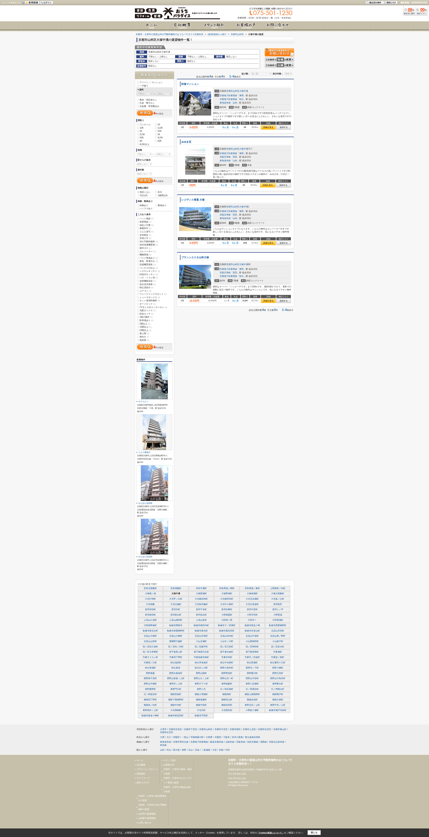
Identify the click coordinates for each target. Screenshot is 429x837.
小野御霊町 (226, 615)
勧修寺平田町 (201, 715)
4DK (160, 141)
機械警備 (145, 254)
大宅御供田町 (201, 599)
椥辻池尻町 (175, 662)
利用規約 (141, 773)
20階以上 (145, 330)
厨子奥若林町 (252, 652)
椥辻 (241, 99)
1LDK (160, 128)
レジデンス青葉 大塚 (193, 199)
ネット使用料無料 (150, 300)
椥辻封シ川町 (201, 668)
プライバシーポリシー (147, 769)
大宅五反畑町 (252, 599)
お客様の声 (168, 765)
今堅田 (217, 737)
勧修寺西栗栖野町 (277, 625)
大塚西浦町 (201, 593)
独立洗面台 (146, 287)
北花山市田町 (277, 631)
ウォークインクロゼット (153, 294)
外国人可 (145, 238)
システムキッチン (150, 271)
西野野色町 (226, 673)
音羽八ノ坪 (277, 609)
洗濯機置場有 (148, 264)
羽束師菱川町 (197, 737)
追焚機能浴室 (148, 281)
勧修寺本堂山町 (252, 631)
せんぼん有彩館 (145, 503)
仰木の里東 (237, 737)
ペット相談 (146, 218)
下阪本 (226, 737)
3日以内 (143, 195)
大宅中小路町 (226, 604)
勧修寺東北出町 (150, 631)
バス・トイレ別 (149, 277)
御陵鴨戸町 (277, 694)
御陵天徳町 (277, 700)
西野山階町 (201, 673)
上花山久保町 (150, 620)
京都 (221, 750)
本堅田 (176, 737)
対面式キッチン (149, 274)
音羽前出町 (175, 615)
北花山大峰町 (175, 636)
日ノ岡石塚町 (226, 689)
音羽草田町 (150, 609)
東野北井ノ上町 (252, 705)
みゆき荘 (186, 142)
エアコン (145, 291)
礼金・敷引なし (147, 103)
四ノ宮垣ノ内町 (175, 647)
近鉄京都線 (252, 742)
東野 (241, 95)
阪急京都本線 (216, 742)
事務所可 (145, 228)
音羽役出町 (201, 615)
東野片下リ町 (201, 684)
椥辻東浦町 (150, 668)
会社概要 (141, 765)
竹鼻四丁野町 (175, 657)
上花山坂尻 (201, 620)
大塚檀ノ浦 (150, 593)
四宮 (235, 157)
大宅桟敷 (150, 604)
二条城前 (205, 750)
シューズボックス (150, 297)
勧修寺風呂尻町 (226, 631)
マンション (157, 82)
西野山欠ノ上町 (201, 678)
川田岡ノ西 (226, 620)
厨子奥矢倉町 (226, 652)
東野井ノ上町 (175, 684)
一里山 (185, 737)
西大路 (176, 750)
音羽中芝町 (252, 609)
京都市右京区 (264, 729)
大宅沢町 (201, 710)
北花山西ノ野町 (277, 636)
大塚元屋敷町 (277, 593)
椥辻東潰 (175, 668)
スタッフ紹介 (169, 760)
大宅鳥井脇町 (201, 604)
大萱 (162, 737)
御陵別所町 (226, 705)
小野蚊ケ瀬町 (252, 710)
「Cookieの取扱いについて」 (270, 833)
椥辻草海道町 (201, 662)
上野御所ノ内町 (277, 588)
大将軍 (209, 737)
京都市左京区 (166, 732)
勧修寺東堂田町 (175, 715)
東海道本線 (225, 102)
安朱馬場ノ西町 (226, 588)
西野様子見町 (150, 678)
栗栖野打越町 (175, 641)
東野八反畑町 (252, 684)
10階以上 (145, 327)
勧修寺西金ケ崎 (252, 625)
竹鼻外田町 (226, 657)
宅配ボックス (148, 310)
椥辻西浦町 (252, 662)
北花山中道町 (252, 636)
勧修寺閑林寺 (175, 625)
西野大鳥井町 (226, 668)
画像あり (144, 205)
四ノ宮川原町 (226, 647)
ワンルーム (145, 124)
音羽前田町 (150, 615)
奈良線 (163, 745)
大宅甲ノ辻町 (175, 599)
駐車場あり (146, 320)
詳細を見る (268, 127)
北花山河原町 (201, 636)
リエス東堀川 (144, 452)
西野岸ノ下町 (252, 668)
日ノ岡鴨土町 (277, 689)
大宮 (214, 750)
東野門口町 (175, 689)
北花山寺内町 (226, 636)
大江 (169, 737)
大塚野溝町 (226, 593)
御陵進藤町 (201, 700)
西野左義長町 (175, 673)
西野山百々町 (226, 678)
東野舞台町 (277, 684)
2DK (160, 131)
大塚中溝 (243, 91)
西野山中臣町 (252, 678)
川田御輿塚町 (150, 625)
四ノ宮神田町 (252, 647)
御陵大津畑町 (201, 694)
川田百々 (252, 620)
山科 (235, 102)
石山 (190, 750)
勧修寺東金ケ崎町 (150, 715)
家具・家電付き (149, 261)
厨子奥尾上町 (175, 652)
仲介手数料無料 (149, 241)
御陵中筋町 (201, 705)
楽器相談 (145, 221)
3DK (142, 137)
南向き (144, 337)
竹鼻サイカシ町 (150, 657)
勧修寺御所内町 (201, 625)
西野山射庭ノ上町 (176, 678)
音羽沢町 (175, 609)
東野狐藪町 (226, 684)
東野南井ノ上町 (150, 710)
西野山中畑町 (150, 684)
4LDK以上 (144, 144)
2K (141, 131)
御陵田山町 (226, 700)
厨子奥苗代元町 (201, 652)
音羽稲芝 (277, 604)
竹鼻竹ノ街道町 (252, 657)
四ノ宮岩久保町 (150, 647)
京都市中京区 (221, 729)
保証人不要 (146, 225)
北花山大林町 (150, 636)
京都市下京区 (190, 729)
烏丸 (169, 750)
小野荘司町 (252, 615)
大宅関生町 (226, 710)
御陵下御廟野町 (175, 700)
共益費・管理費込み (149, 106)
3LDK (160, 137)
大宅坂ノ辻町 (277, 599)
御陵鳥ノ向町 (150, 705)
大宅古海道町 (252, 604)
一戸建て (144, 86)
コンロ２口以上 (149, 268)
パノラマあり (146, 208)
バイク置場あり (149, 258)
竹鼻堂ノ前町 (277, 657)
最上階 (144, 333)
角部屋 (144, 340)
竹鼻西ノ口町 (150, 662)
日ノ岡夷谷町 (252, 689)
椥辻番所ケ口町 (277, 662)
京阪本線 (240, 742)
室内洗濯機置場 (149, 244)
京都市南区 (235, 729)
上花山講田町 (175, 620)
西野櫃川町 (252, 673)
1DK (142, 128)
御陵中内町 (175, 705)
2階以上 (145, 323)
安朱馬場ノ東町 (252, 588)
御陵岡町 (226, 694)
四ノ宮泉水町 (277, 647)
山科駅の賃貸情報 (147, 818)
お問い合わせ (144, 822)
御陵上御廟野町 (252, 694)
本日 (160, 192)
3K (159, 134)
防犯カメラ (146, 314)
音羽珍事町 (226, 609)
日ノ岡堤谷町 (150, 694)
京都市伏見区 (175, 729)
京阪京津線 (225, 157)
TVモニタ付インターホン (153, 307)
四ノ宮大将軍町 (150, 652)
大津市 (163, 729)
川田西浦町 (277, 620)
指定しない (145, 192)
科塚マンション (190, 84)
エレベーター (148, 251)
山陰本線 (229, 742)
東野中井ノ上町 (277, 705)
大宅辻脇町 (175, 604)
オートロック (148, 304)
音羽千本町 (201, 609)
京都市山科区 (232, 91)
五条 (197, 750)
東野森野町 (150, 689)
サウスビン (143, 401)
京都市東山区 (279, 729)
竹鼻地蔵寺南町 (201, 657)
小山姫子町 (277, 641)
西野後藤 (150, 673)
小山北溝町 (201, 641)
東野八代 (201, 689)
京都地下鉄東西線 (228, 95)
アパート (144, 82)
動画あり (162, 205)
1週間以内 (163, 195)
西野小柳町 (277, 668)
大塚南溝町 (252, 593)
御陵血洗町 (252, 700)
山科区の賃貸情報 (147, 814)
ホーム (140, 760)
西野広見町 (277, 673)
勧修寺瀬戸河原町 (277, 710)
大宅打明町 (150, 599)
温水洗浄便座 (148, 284)
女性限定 (145, 235)
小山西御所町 (252, 641)
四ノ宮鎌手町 (201, 647)
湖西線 (263, 742)
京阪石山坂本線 (276, 742)
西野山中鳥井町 (277, 678)
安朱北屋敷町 (150, 588)
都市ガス (145, 248)
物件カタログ (143, 782)
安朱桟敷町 (175, 588)
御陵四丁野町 (150, 700)
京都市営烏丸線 (180, 742)
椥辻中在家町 (226, 662)
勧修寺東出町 (201, 631)
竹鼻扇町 (277, 652)
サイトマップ (143, 778)
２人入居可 (146, 231)
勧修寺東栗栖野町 (176, 631)
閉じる (314, 832)
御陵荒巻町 (175, 694)
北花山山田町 (150, 641)
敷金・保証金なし (148, 99)
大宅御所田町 (226, 599)
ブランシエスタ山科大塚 (195, 257)
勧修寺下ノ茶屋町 (226, 625)
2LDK (142, 134)
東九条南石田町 (252, 737)
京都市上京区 (249, 729)
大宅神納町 (175, 710)
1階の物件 (146, 317)
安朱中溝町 (201, 588)
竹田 (227, 750)
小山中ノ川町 (226, 641)
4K (141, 141)
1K (159, 124)
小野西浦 (277, 615)
